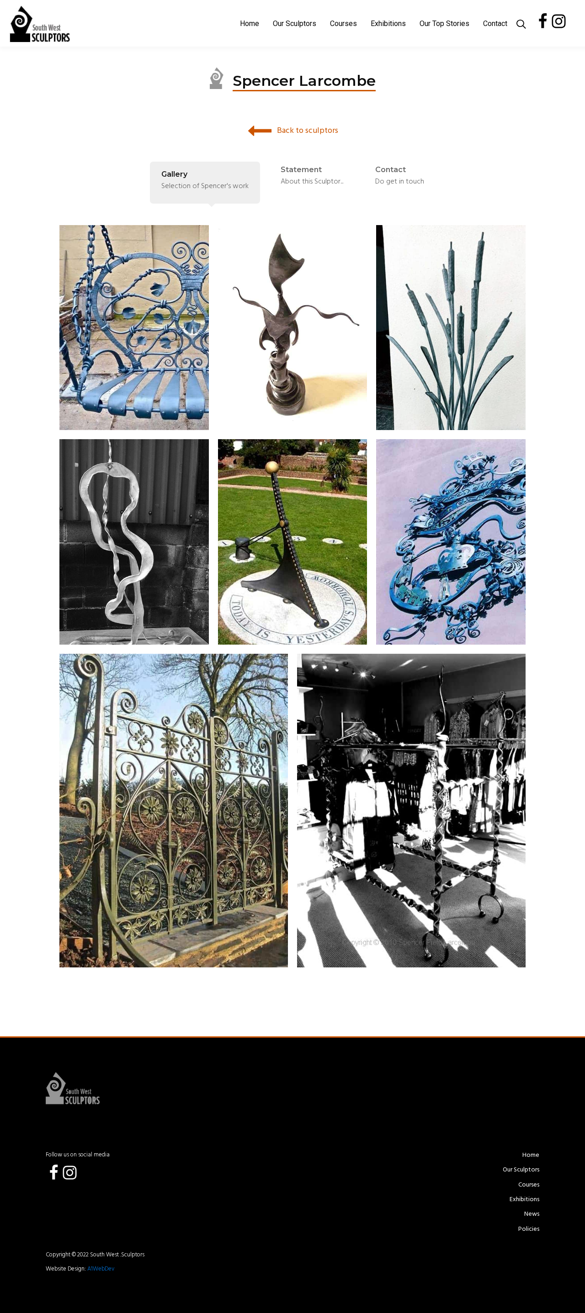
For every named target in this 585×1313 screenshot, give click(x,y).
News (531, 1214)
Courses (343, 23)
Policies (528, 1229)
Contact (495, 23)
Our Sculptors (294, 23)
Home (249, 23)
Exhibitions (388, 23)
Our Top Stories (444, 23)
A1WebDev (100, 1269)
